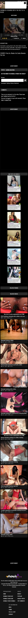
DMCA (10, 607)
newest (19, 594)
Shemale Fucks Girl (8, 598)
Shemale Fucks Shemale (9, 601)
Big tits (8, 53)
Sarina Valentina (10, 70)
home (4, 594)
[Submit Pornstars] (25, 80)
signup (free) (8, 100)
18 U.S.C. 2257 (12, 612)
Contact (11, 614)
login (2, 100)
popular (19, 596)
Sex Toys (2, 55)
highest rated (21, 598)
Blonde (13, 53)
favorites (16, 38)
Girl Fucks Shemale (20, 53)
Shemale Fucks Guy (8, 596)
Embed (24, 38)
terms (10, 609)
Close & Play (14, 36)
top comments (21, 601)
